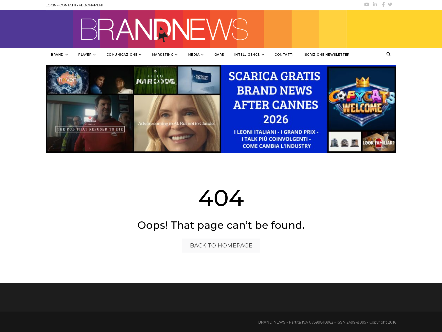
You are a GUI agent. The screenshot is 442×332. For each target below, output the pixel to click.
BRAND (57, 54)
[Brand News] (196, 29)
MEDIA (194, 54)
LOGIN (51, 5)
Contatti (283, 54)
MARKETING (163, 54)
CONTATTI (67, 5)
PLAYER (85, 54)
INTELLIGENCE (247, 54)
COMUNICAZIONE (122, 54)
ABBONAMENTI (91, 5)
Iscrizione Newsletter (327, 54)
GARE (219, 54)
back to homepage (221, 245)
